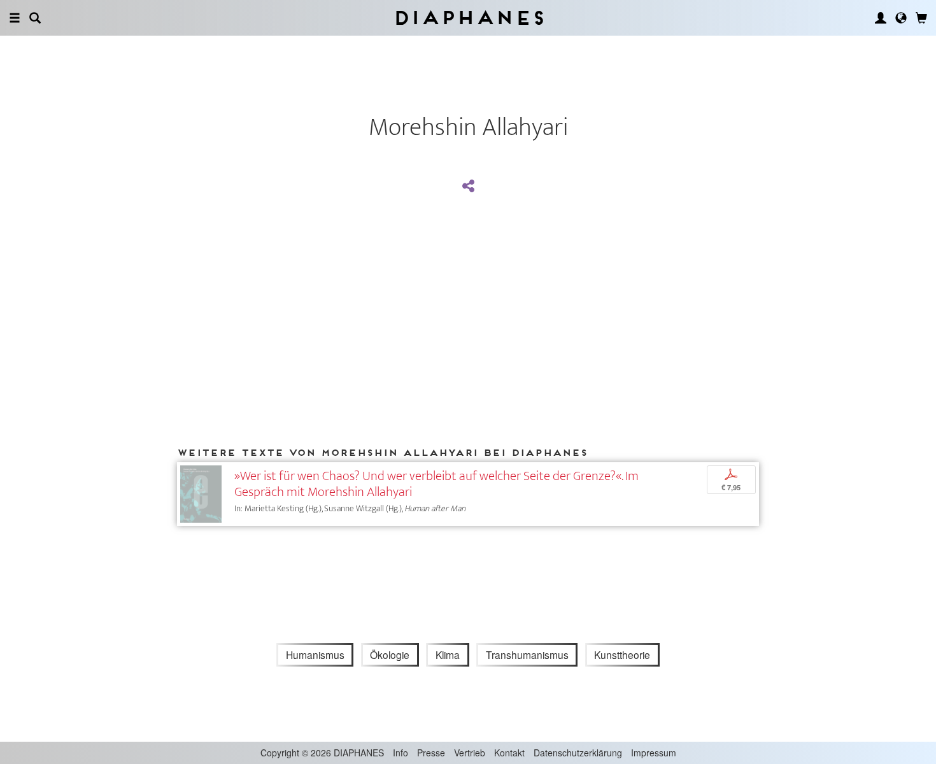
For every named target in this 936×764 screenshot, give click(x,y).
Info (400, 752)
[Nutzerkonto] (880, 18)
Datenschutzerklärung (578, 752)
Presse (431, 752)
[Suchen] (35, 18)
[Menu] (14, 18)
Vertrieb (469, 752)
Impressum (653, 752)
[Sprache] (901, 18)
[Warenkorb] (921, 18)
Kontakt (509, 752)
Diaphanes (468, 17)
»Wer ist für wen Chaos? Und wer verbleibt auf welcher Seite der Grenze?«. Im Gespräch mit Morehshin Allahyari (436, 484)
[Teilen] (468, 187)
